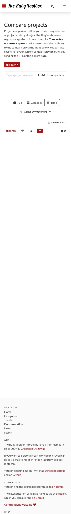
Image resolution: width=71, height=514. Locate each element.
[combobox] (19, 75)
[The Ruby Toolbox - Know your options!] (22, 6)
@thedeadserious (54, 470)
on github (57, 486)
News (7, 428)
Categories (10, 416)
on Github (38, 497)
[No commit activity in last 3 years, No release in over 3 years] (40, 131)
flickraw (11, 130)
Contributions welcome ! (21, 504)
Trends (8, 420)
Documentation (13, 424)
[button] (52, 6)
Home (7, 411)
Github (17, 474)
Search (8, 432)
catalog (61, 493)
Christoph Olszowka (33, 448)
